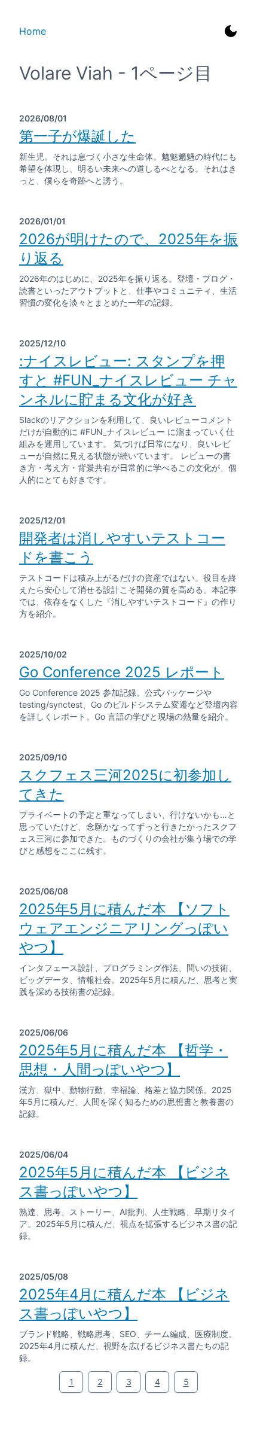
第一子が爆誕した (77, 136)
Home (32, 31)
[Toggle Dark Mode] (231, 31)
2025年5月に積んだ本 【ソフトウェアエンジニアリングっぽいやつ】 (124, 928)
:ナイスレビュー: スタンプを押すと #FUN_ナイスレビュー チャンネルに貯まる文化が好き (128, 380)
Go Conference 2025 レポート (121, 672)
